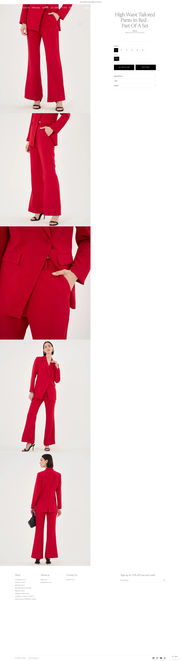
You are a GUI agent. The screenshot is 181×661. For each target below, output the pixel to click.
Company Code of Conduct (24, 596)
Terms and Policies (33, 658)
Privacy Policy (20, 582)
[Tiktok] (164, 658)
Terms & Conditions (22, 593)
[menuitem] (72, 8)
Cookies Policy (20, 580)
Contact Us (70, 580)
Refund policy (20, 585)
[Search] (154, 7)
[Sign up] (164, 580)
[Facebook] (153, 658)
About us (44, 580)
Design (116, 86)
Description (118, 76)
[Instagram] (157, 658)
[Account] (159, 7)
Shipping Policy (46, 582)
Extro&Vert (23, 658)
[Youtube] (161, 658)
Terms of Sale (20, 591)
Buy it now (145, 67)
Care (115, 81)
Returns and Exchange (23, 588)
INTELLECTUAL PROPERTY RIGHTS (25, 599)
